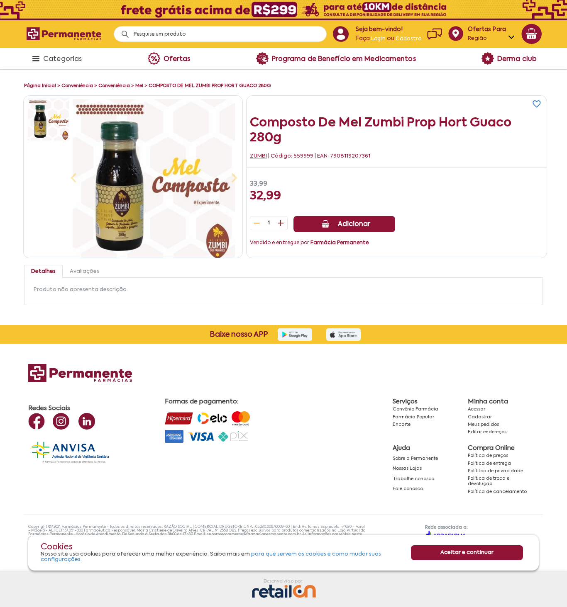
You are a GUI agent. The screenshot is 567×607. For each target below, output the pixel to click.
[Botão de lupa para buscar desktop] (122, 32)
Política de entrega (489, 463)
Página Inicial (40, 85)
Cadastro (408, 38)
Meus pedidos (483, 424)
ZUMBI (258, 156)
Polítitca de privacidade (495, 471)
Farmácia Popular (413, 417)
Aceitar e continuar (467, 552)
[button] (48, 119)
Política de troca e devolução (488, 481)
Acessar (476, 409)
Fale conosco (408, 488)
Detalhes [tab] (43, 271)
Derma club (517, 59)
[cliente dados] (340, 34)
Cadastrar (480, 417)
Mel (139, 85)
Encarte (402, 424)
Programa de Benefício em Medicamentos (344, 59)
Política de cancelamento (497, 491)
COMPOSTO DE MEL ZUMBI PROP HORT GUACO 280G (210, 85)
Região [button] (477, 38)
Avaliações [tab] (84, 271)
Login (378, 38)
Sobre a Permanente (415, 458)
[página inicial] (64, 34)
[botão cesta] (532, 34)
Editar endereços (487, 432)
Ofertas (177, 59)
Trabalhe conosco (413, 478)
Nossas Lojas (407, 468)
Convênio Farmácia (415, 409)
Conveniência (77, 85)
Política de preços (488, 455)
